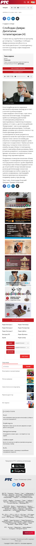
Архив (4, 337)
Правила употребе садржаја (25, 539)
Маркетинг (17, 527)
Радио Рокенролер (23, 328)
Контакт (10, 527)
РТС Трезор (10, 517)
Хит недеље (5, 403)
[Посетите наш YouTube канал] (23, 485)
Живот (13, 506)
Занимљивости (21, 506)
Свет (22, 493)
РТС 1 (6, 514)
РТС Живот (16, 516)
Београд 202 (6, 334)
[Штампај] (17, 18)
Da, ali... (5, 415)
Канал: (10, 343)
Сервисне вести (26, 496)
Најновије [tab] (5, 362)
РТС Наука (31, 514)
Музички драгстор (7, 395)
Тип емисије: (10, 347)
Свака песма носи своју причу (11, 387)
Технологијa (5, 507)
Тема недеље (9, 56)
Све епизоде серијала (18, 68)
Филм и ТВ (8, 509)
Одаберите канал (19, 343)
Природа (21, 509)
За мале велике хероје (19, 510)
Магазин (7, 506)
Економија (19, 495)
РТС (5, 527)
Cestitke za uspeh (8, 439)
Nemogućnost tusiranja (9, 431)
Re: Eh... (5, 448)
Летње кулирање (7, 379)
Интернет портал (22, 528)
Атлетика (21, 502)
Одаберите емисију (20, 347)
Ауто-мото (29, 502)
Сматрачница (8, 497)
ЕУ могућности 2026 (26, 497)
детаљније (21, 63)
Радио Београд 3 (7, 331)
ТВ (3, 514)
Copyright (13, 539)
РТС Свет (23, 514)
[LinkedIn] (13, 18)
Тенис (24, 500)
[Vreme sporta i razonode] (18, 294)
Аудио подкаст (18, 72)
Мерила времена (29, 495)
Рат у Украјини (9, 496)
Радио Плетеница (23, 324)
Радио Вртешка (22, 334)
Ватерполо (13, 502)
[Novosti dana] (18, 199)
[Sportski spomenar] (18, 310)
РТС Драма (7, 516)
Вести (4, 493)
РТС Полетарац (29, 517)
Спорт (5, 500)
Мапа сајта (29, 533)
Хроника (4, 495)
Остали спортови (12, 503)
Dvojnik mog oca (8, 423)
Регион (17, 493)
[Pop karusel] (18, 262)
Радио (6, 520)
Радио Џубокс (22, 331)
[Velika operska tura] (18, 215)
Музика (29, 506)
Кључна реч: (10, 352)
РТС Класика (25, 516)
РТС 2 (11, 514)
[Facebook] (4, 18)
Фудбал (11, 500)
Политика (10, 493)
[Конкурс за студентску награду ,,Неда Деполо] (18, 231)
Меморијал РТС (24, 503)
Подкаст (16, 497)
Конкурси (12, 528)
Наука (14, 509)
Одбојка (29, 500)
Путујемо (13, 507)
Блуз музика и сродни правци (11, 371)
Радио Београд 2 (7, 328)
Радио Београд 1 (7, 324)
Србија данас (29, 493)
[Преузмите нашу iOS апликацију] (18, 466)
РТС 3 (17, 514)
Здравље (31, 507)
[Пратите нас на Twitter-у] (14, 485)
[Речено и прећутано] (18, 278)
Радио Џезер (22, 337)
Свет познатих (22, 507)
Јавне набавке (26, 527)
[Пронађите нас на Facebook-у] (18, 485)
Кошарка (17, 500)
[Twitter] (8, 18)
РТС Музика (19, 517)
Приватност (5, 539)
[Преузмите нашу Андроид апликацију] (18, 470)
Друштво (11, 495)
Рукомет (5, 502)
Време (17, 496)
